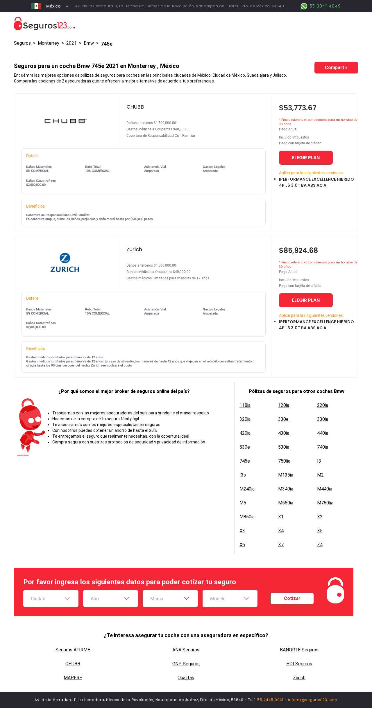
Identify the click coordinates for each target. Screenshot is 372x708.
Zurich (299, 677)
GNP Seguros (186, 663)
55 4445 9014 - (272, 699)
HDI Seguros (299, 663)
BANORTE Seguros (299, 650)
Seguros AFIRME (73, 650)
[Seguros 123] (186, 23)
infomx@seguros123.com (312, 699)
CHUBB (72, 663)
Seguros (22, 43)
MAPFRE (73, 677)
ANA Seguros (185, 650)
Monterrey (48, 43)
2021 (71, 43)
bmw (89, 43)
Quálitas (186, 677)
